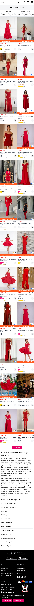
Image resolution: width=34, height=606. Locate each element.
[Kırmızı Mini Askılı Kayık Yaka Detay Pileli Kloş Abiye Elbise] (25, 350)
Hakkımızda (4, 568)
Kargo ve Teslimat (6, 589)
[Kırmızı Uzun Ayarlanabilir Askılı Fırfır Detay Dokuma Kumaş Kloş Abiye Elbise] (8, 29)
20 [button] (32, 324)
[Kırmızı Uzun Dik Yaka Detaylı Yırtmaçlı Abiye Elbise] (25, 65)
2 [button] (15, 361)
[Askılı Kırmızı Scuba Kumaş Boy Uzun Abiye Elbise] (25, 421)
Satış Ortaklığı (21, 568)
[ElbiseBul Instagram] (25, 577)
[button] (5, 14)
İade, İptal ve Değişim (7, 592)
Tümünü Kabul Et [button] (18, 600)
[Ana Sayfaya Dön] (3, 2)
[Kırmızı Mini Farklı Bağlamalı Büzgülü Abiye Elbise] (8, 172)
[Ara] (18, 2)
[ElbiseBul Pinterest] (21, 577)
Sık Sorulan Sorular (7, 584)
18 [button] (15, 430)
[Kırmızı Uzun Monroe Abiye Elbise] (25, 208)
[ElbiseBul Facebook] (18, 577)
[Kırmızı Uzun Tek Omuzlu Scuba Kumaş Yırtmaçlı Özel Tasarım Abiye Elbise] (8, 350)
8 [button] (15, 181)
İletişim (3, 571)
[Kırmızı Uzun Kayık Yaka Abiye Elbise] (8, 421)
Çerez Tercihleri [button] (7, 600)
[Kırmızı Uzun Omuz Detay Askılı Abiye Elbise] (25, 314)
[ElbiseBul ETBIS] (25, 588)
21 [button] (32, 359)
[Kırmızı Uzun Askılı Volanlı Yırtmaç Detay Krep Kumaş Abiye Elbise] (25, 279)
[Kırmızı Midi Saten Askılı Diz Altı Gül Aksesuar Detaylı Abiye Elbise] (8, 385)
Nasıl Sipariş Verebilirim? (8, 587)
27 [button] (15, 39)
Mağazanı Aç (21, 571)
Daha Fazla (17, 447)
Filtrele (9, 11)
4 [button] (15, 74)
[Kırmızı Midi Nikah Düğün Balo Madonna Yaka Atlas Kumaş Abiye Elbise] (25, 101)
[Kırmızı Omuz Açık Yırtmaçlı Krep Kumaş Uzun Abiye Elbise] (8, 314)
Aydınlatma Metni (6, 576)
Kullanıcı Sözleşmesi (7, 573)
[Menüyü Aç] (32, 2)
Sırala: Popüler (26, 11)
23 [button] (32, 146)
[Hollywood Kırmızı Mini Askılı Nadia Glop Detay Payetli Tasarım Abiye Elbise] (25, 385)
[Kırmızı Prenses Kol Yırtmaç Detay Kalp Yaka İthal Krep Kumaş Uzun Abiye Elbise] (8, 208)
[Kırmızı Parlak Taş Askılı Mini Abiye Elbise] (8, 136)
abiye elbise (27, 488)
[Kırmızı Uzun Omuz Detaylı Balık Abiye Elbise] (25, 243)
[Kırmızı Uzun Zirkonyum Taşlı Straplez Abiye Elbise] (8, 65)
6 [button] (15, 217)
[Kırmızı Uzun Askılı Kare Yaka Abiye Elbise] (25, 136)
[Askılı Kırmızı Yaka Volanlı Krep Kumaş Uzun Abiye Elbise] (25, 172)
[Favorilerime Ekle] (15, 49)
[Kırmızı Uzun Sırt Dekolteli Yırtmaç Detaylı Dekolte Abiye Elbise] (25, 29)
